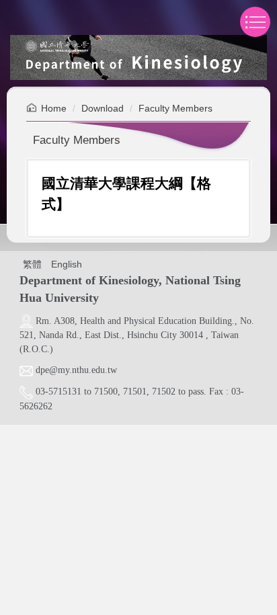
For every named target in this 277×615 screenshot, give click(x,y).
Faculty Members (175, 108)
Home (54, 108)
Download (102, 108)
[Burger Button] (255, 22)
